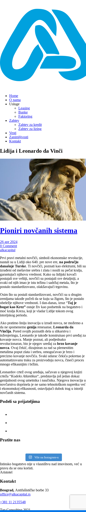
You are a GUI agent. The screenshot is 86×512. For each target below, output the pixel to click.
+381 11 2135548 (13, 502)
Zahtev (14, 120)
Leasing (24, 108)
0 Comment (8, 246)
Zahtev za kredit (30, 125)
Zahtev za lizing (30, 129)
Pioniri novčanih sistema (38, 230)
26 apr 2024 (8, 242)
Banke (23, 112)
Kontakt (15, 141)
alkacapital (7, 250)
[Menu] (75, 11)
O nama (15, 100)
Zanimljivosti (18, 137)
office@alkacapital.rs (15, 494)
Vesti (12, 133)
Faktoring (25, 116)
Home (13, 96)
